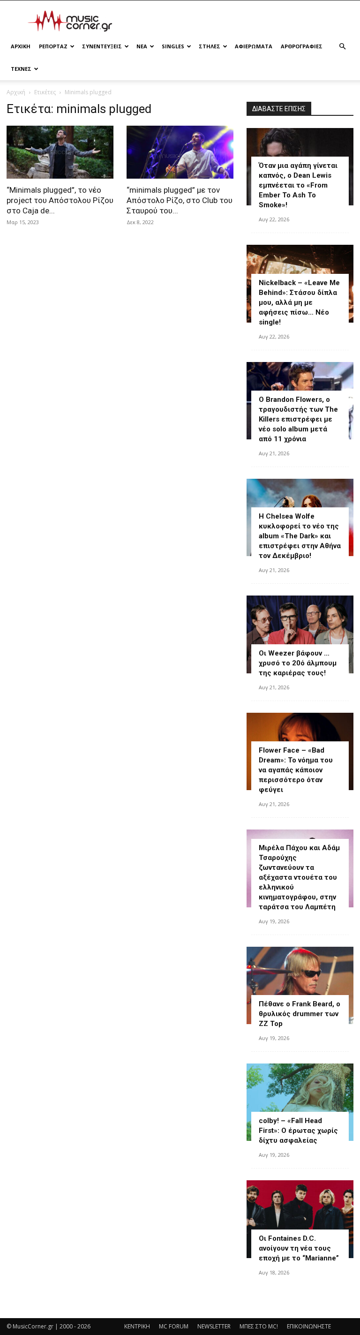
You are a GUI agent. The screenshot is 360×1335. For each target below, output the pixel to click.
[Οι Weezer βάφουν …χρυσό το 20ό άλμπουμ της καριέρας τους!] (300, 634)
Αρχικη (20, 46)
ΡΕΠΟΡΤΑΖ (53, 46)
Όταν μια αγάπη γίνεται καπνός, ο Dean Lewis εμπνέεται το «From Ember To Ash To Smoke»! (298, 185)
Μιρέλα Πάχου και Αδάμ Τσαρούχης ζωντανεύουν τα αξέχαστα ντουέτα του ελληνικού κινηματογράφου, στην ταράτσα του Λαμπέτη (299, 877)
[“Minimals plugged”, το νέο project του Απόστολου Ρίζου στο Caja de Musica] (60, 152)
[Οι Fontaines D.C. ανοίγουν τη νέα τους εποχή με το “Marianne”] (300, 1219)
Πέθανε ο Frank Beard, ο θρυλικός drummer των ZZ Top (299, 1014)
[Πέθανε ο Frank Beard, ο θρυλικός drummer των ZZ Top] (300, 985)
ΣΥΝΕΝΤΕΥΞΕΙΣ (102, 46)
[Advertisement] (243, 21)
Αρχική (16, 92)
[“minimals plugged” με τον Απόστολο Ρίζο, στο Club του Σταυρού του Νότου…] (180, 152)
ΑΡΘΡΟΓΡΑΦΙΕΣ (301, 46)
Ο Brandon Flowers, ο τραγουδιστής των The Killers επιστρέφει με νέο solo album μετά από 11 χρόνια (298, 419)
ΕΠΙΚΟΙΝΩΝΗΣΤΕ (309, 1326)
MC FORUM (173, 1326)
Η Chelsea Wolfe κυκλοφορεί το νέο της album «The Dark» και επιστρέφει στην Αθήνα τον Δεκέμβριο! (300, 536)
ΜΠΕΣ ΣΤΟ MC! (259, 1326)
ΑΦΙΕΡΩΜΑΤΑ (253, 46)
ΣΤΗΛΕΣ (209, 46)
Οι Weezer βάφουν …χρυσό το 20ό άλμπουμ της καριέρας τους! (298, 663)
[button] (342, 46)
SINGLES (173, 46)
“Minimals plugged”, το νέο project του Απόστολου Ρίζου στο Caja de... (60, 200)
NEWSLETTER (214, 1326)
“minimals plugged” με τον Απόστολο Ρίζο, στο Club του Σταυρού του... (179, 200)
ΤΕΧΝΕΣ (21, 68)
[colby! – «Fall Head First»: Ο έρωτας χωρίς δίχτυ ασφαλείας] (300, 1102)
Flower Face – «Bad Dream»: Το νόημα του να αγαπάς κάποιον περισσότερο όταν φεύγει (296, 770)
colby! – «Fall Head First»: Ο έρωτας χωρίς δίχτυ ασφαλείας (298, 1130)
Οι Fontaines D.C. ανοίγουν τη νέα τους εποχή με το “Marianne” (299, 1248)
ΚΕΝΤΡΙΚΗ (137, 1326)
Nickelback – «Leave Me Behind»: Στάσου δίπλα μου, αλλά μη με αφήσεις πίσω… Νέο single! (299, 302)
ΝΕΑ (141, 46)
